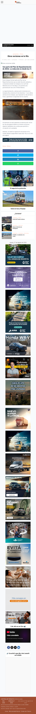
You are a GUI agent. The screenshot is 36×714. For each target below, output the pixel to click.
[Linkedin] (18, 647)
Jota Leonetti (30, 59)
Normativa (26, 233)
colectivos (20, 225)
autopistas (16, 54)
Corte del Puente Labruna (19, 219)
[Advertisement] (18, 23)
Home (6, 711)
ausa (4, 146)
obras (9, 146)
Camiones (20, 233)
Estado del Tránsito (26, 711)
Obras (21, 54)
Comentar (14, 59)
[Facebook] (8, 647)
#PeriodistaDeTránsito (14, 711)
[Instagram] (15, 647)
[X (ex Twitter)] (11, 647)
